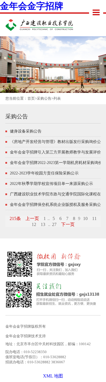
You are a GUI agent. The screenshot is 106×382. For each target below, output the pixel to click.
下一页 (68, 224)
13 (43, 224)
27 (54, 224)
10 (85, 218)
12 (34, 224)
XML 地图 (53, 376)
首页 (31, 98)
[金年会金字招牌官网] (33, 23)
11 (94, 218)
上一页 (32, 218)
